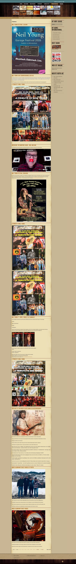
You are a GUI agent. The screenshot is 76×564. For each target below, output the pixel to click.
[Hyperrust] (23, 14)
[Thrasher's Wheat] (23, 9)
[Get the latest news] (57, 9)
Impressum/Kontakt (31, 555)
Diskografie (40, 3)
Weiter (38, 549)
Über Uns (42, 555)
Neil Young (26, 3)
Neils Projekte (32, 3)
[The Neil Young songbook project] (43, 9)
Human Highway (56, 39)
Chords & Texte (47, 3)
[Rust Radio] (16, 14)
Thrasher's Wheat (57, 32)
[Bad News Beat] (36, 9)
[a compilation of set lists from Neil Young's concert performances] (50, 9)
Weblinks (61, 3)
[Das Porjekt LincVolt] (43, 14)
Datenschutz (16, 557)
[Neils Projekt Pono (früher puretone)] (50, 14)
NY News (20, 17)
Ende (42, 549)
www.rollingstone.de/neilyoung (27, 356)
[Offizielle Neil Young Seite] (16, 9)
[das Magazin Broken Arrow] (29, 14)
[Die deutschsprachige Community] (57, 14)
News (21, 3)
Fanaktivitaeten (55, 3)
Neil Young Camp (36, 17)
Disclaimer (16, 555)
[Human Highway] (29, 9)
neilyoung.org (56, 37)
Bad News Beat (56, 34)
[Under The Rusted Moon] (36, 14)
